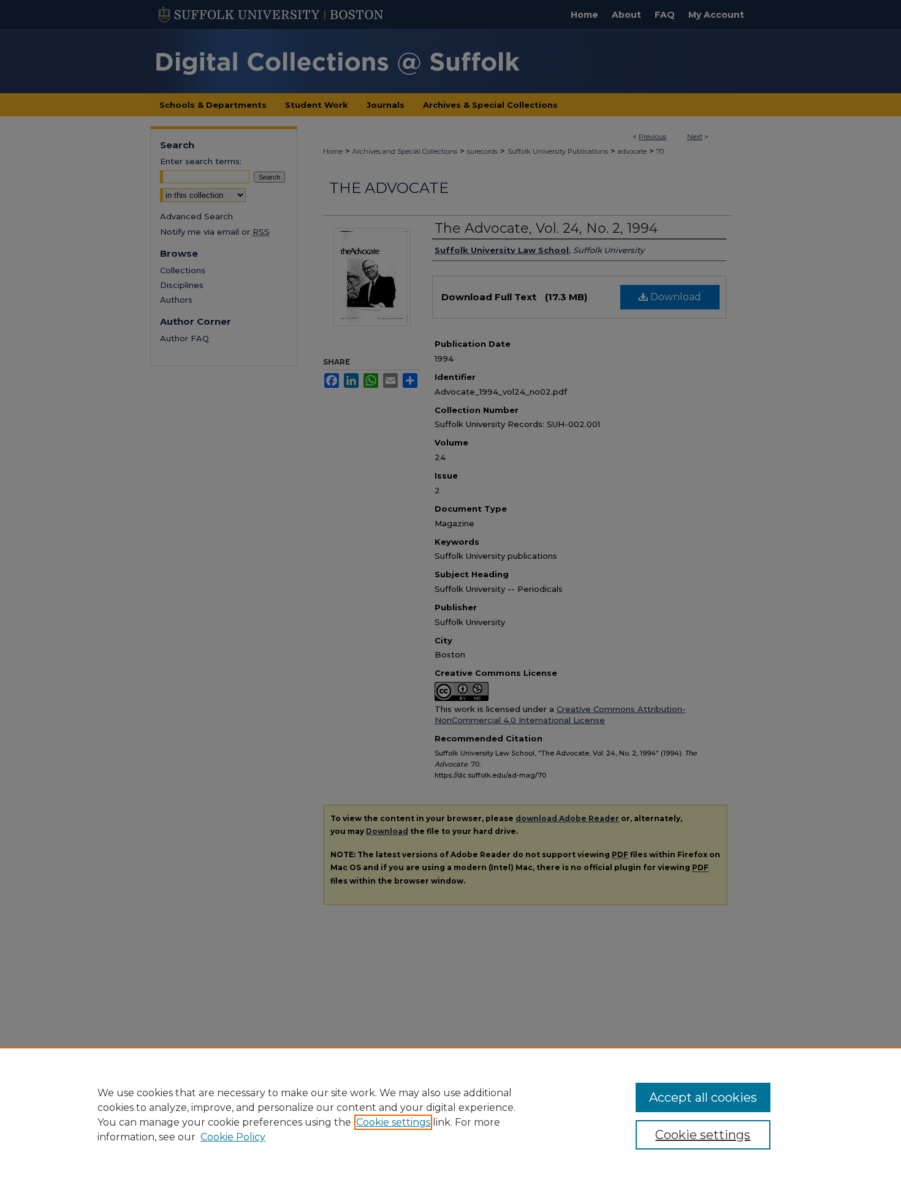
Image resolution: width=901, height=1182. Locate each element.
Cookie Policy (232, 1137)
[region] (450, 1114)
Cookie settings (393, 1122)
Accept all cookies (703, 1097)
